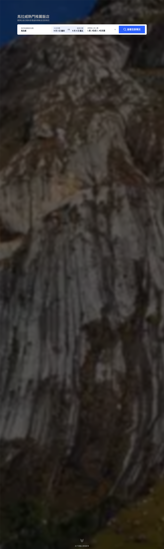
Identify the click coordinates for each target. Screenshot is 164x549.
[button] (149, 4)
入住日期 (57, 28)
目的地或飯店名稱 (27, 28)
